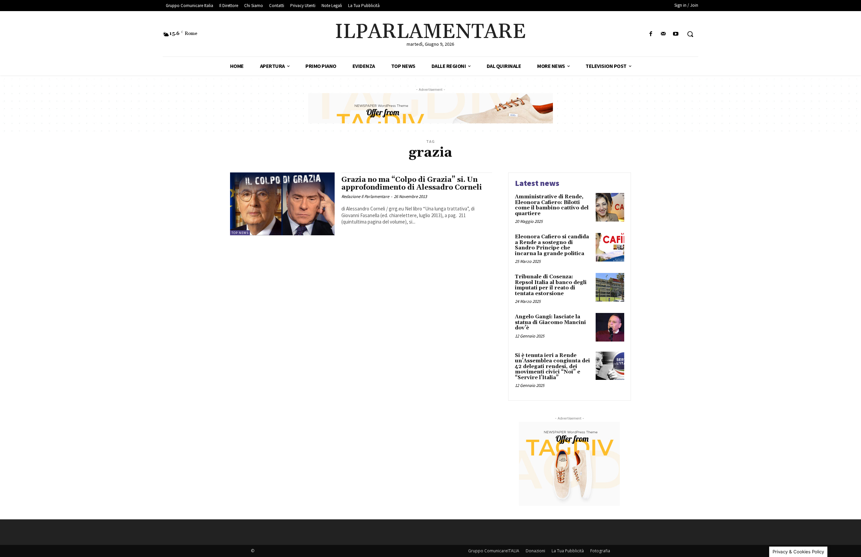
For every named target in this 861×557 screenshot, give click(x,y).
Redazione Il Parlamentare (365, 196)
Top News (240, 233)
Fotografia (600, 551)
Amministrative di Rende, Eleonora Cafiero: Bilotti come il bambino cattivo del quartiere (552, 205)
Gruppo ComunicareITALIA (493, 551)
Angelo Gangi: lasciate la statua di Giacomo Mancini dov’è (550, 322)
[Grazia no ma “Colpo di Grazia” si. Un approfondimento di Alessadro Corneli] (282, 203)
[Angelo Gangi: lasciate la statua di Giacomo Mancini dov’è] (610, 327)
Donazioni (535, 551)
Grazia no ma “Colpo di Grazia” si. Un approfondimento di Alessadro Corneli (411, 183)
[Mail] (663, 34)
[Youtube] (675, 34)
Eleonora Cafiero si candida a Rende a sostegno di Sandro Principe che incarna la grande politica (552, 245)
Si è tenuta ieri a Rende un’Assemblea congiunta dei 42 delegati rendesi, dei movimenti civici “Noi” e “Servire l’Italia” (552, 366)
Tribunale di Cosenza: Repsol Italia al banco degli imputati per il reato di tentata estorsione (551, 285)
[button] (690, 34)
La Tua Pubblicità (568, 551)
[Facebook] (650, 34)
